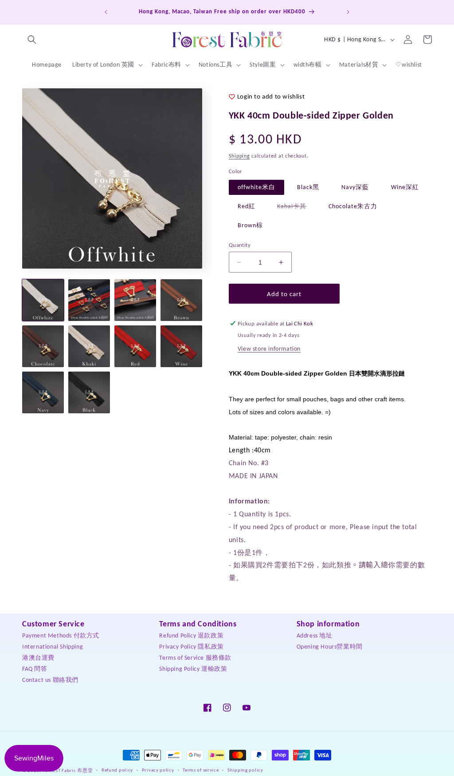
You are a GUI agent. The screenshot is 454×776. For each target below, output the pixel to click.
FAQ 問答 (34, 669)
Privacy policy (158, 770)
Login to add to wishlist (271, 96)
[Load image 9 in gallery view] (43, 392)
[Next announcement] (348, 12)
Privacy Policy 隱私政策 (191, 646)
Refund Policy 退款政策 (191, 635)
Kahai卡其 (296, 208)
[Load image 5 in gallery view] (43, 346)
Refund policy (117, 770)
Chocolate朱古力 (353, 206)
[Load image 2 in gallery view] (89, 300)
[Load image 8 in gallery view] (181, 346)
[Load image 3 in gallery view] (135, 300)
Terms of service (201, 770)
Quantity (239, 245)
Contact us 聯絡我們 (50, 680)
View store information (269, 348)
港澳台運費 (38, 657)
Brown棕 (250, 225)
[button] (32, 39)
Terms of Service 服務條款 (195, 657)
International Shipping (52, 646)
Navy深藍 (355, 187)
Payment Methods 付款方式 (60, 635)
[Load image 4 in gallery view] (181, 300)
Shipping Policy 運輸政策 (193, 669)
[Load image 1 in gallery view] (43, 300)
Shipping (239, 156)
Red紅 (246, 206)
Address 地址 (315, 635)
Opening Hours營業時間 (330, 646)
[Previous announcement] (106, 12)
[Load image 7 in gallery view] (135, 346)
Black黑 (308, 187)
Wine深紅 (405, 187)
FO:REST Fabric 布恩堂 (68, 770)
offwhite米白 (256, 187)
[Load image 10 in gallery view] (89, 392)
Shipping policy (245, 770)
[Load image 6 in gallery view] (89, 346)
